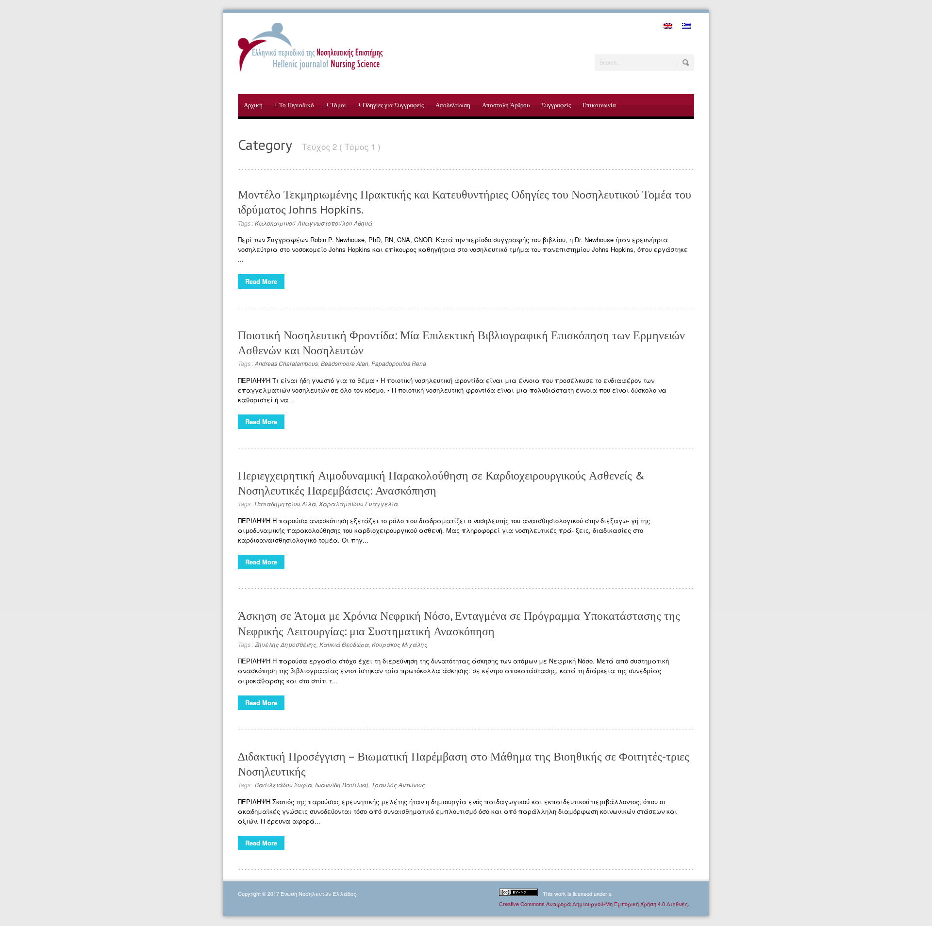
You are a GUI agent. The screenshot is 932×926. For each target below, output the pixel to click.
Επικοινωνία (599, 105)
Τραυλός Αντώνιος (398, 784)
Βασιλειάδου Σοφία (283, 784)
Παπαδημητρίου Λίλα (285, 503)
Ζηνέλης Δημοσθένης (285, 644)
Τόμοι (336, 105)
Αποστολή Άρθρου (506, 105)
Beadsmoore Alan (344, 363)
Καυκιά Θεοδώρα (344, 644)
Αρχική (253, 105)
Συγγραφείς (556, 105)
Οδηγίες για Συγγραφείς (391, 105)
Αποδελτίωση (452, 105)
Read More (261, 281)
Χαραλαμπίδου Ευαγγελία (358, 503)
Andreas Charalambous (286, 363)
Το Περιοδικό (294, 105)
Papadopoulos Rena (398, 363)
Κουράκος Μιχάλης (400, 644)
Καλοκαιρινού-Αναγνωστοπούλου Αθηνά (313, 223)
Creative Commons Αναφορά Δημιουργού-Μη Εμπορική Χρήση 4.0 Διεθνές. (594, 904)
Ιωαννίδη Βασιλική (341, 784)
